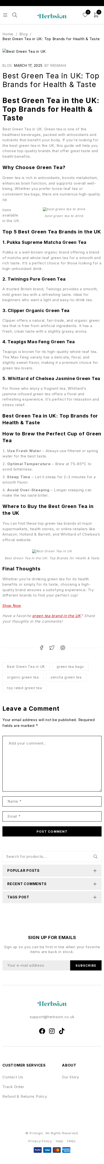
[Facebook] (42, 1031)
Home (7, 34)
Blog (23, 34)
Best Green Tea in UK (26, 666)
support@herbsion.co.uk (52, 1017)
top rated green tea (24, 688)
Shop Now (11, 605)
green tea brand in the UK (56, 615)
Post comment (52, 831)
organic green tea (23, 677)
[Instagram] (52, 1031)
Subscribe (85, 965)
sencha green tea (66, 677)
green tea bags (70, 666)
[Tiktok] (62, 1031)
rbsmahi (58, 65)
